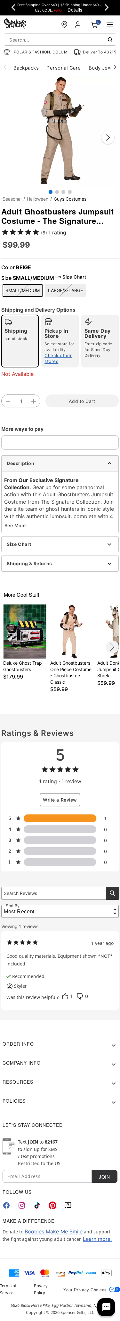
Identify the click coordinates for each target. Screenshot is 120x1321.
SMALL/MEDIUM (22, 290)
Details (75, 10)
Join (104, 1177)
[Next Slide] (107, 137)
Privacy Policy (41, 1289)
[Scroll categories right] (115, 67)
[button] (60, 131)
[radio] (20, 341)
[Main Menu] (109, 24)
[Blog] (68, 1205)
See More (15, 525)
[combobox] (60, 39)
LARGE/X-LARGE (65, 290)
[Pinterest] (52, 1205)
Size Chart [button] (74, 277)
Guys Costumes (70, 199)
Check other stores (58, 358)
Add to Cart (82, 401)
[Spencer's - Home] (15, 24)
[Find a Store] (64, 24)
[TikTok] (37, 1205)
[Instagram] (22, 1205)
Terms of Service (8, 1289)
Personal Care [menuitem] (63, 68)
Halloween (37, 199)
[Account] (78, 24)
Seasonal (12, 199)
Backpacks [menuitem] (26, 68)
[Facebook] (6, 1205)
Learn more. (97, 1239)
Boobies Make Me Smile (54, 1231)
